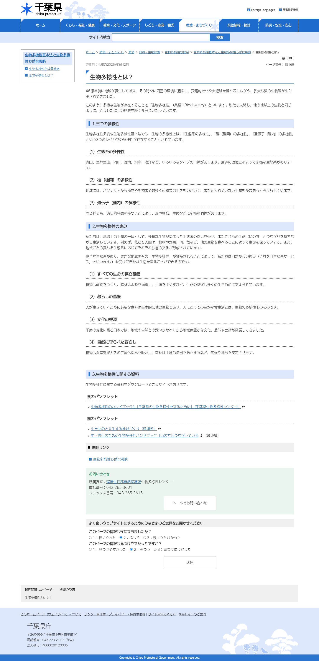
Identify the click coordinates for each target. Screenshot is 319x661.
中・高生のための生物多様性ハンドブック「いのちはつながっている (145, 435)
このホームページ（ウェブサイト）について (51, 614)
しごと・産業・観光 (159, 25)
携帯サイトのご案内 (192, 614)
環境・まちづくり (199, 25)
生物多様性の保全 (177, 52)
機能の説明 (67, 589)
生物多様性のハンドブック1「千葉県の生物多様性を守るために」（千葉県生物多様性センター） (166, 406)
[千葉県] (41, 9)
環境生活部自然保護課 (123, 481)
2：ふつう (131, 537)
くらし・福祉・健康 (80, 25)
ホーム (40, 25)
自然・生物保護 (149, 52)
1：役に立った (104, 537)
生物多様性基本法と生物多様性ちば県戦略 (222, 52)
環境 (131, 52)
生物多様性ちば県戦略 (44, 68)
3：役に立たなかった (164, 537)
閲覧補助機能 (290, 10)
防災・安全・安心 (278, 25)
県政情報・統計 (238, 25)
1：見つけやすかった (110, 549)
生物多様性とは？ (41, 75)
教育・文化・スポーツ (119, 25)
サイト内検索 (99, 37)
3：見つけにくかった (174, 549)
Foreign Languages (263, 10)
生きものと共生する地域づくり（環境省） (124, 428)
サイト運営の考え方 (162, 614)
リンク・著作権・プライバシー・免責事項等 (114, 614)
